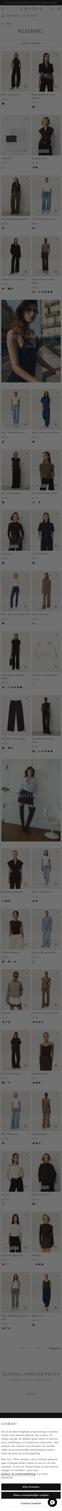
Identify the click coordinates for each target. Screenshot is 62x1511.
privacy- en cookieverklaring (18, 1474)
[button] (52, 1502)
